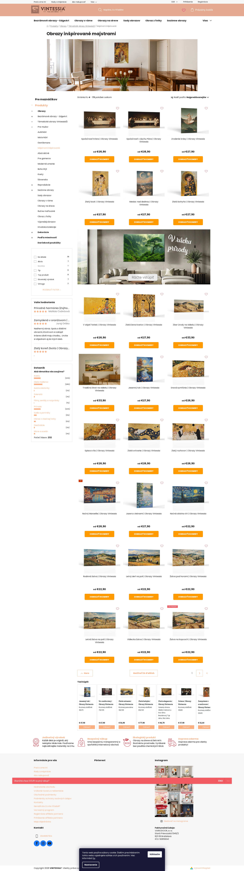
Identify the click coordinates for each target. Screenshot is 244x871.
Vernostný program (44, 810)
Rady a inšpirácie (58, 2)
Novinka (53, 266)
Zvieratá (38, 394)
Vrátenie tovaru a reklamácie (48, 790)
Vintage (53, 284)
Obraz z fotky (44, 216)
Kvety (40, 174)
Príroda (37, 406)
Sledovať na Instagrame (176, 821)
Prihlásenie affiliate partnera (48, 817)
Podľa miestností (47, 237)
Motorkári (43, 137)
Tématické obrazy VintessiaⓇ (53, 121)
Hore (86, 673)
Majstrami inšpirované (49, 147)
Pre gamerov (44, 158)
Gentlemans (44, 142)
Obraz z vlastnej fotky (45, 418)
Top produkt (53, 275)
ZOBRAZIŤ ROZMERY (99, 159)
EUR (173, 2)
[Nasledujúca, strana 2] (199, 673)
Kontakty (38, 802)
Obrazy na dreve (46, 205)
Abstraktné (43, 153)
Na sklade (53, 257)
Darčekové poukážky (49, 242)
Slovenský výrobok (53, 279)
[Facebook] (37, 843)
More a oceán (41, 431)
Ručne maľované (46, 211)
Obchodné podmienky (45, 794)
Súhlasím (155, 854)
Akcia (53, 261)
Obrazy (42, 111)
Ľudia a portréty (42, 412)
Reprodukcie (44, 184)
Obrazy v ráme (45, 200)
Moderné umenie (46, 163)
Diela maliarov (41, 381)
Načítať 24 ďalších (143, 673)
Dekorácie (43, 232)
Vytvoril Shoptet (202, 868)
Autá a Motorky (41, 388)
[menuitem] (51, 20)
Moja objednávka (42, 821)
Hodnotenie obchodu (44, 786)
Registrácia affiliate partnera (48, 813)
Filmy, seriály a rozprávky (46, 400)
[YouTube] (50, 843)
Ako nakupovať (79, 2)
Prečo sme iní (40, 2)
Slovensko (43, 179)
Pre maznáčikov (46, 99)
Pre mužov (43, 126)
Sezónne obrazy (46, 190)
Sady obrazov (44, 195)
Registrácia (203, 2)
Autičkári (42, 132)
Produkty (41, 105)
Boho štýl (42, 169)
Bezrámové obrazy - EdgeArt (52, 116)
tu (94, 858)
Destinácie (39, 425)
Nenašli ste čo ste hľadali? (47, 806)
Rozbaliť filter (51, 289)
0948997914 (46, 836)
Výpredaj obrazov (47, 221)
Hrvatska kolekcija (47, 227)
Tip (53, 270)
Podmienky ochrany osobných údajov (52, 798)
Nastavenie (90, 864)
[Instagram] (43, 843)
